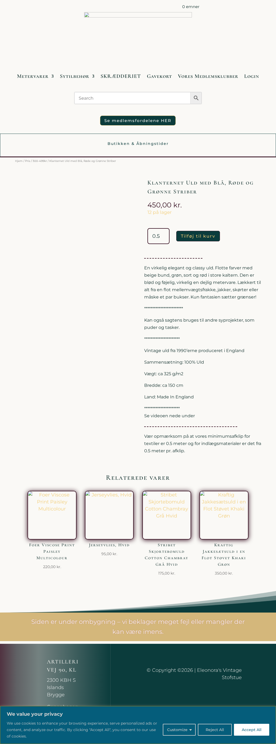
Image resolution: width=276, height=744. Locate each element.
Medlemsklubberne (150, 8)
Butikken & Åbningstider (138, 143)
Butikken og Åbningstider (103, 8)
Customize (177, 729)
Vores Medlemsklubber (208, 76)
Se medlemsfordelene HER (137, 120)
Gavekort (159, 76)
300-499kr (40, 161)
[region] (138, 725)
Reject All (215, 729)
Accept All (251, 729)
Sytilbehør (74, 76)
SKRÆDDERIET (121, 76)
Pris (27, 161)
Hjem (19, 161)
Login (251, 76)
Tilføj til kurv (198, 236)
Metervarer (33, 76)
